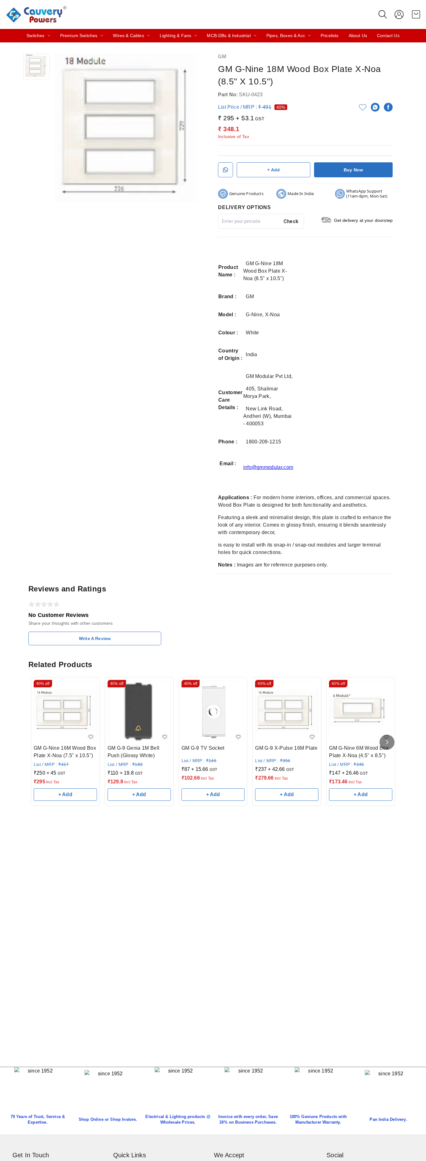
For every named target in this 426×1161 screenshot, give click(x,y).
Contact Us (388, 35)
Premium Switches (79, 35)
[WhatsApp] (375, 107)
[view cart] (416, 14)
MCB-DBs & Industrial (228, 35)
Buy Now (353, 169)
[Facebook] (388, 107)
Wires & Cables (128, 35)
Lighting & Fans (175, 35)
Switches (35, 35)
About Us (358, 35)
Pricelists (330, 35)
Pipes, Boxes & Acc (285, 35)
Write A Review (95, 638)
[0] (416, 14)
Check (291, 221)
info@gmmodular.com (268, 467)
